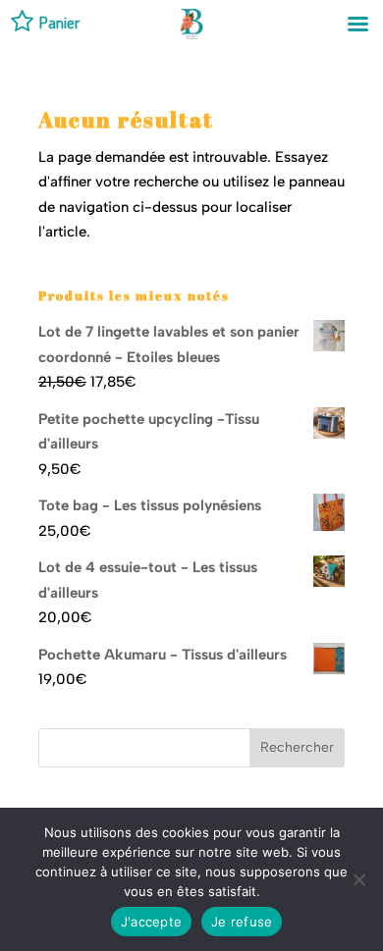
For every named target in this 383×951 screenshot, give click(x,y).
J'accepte (151, 921)
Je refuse (241, 921)
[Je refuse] (358, 879)
